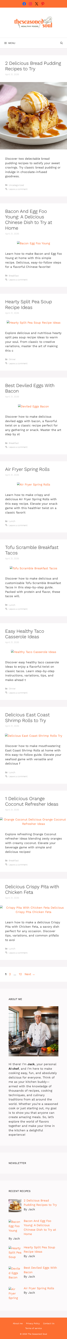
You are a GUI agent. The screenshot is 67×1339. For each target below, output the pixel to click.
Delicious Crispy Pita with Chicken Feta (32, 889)
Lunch (12, 521)
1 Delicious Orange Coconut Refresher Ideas (31, 801)
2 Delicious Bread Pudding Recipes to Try (33, 66)
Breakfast (14, 275)
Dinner (12, 359)
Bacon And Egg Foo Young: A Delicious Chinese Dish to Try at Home (28, 220)
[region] (33, 1309)
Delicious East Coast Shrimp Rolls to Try (27, 717)
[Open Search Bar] (61, 43)
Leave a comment (18, 189)
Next (30, 974)
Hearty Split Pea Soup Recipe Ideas (28, 304)
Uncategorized (16, 185)
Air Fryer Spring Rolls (27, 469)
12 (21, 974)
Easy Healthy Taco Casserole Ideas (24, 633)
